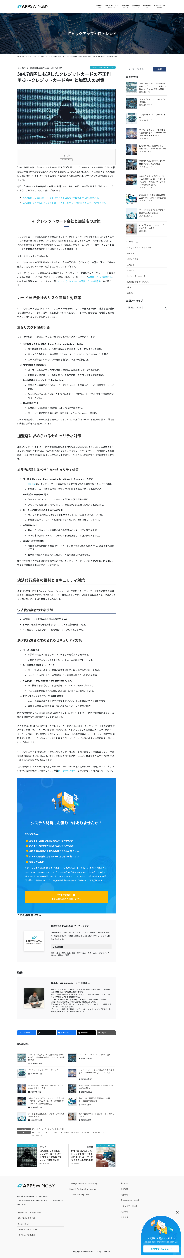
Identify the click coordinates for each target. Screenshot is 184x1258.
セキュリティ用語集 (129, 1206)
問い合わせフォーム (68, 770)
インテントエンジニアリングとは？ (43, 1070)
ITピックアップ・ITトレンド (103, 67)
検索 (159, 69)
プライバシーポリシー (27, 1229)
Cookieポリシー (25, 1223)
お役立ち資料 (60, 1129)
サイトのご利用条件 (26, 1235)
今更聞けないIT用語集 (130, 1200)
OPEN (68, 160)
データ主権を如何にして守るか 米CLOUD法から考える (46, 1115)
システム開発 (64, 1132)
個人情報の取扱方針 (26, 1218)
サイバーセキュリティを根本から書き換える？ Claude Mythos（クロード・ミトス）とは (97, 1073)
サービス (131, 270)
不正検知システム (38, 1135)
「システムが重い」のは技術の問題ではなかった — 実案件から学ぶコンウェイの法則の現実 (46, 1057)
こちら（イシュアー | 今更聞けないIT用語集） (80, 281)
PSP (46, 1132)
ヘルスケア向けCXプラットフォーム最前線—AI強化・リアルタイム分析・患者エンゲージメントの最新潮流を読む (46, 1101)
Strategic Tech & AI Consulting (83, 1183)
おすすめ (131, 253)
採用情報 (124, 1211)
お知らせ (131, 264)
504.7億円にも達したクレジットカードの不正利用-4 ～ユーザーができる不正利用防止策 (82, 1155)
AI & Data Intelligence (79, 1194)
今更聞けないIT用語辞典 (100, 277)
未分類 (130, 293)
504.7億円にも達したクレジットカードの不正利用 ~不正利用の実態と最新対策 (61, 197)
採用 (129, 287)
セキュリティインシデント (80, 1132)
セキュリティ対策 (97, 1132)
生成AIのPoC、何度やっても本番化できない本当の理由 (96, 1086)
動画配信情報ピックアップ (138, 281)
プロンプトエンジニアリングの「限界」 (95, 1054)
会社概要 (124, 1183)
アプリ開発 (53, 1132)
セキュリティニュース (136, 276)
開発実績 (124, 1189)
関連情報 (124, 1194)
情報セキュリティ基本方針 (29, 1212)
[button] (66, 897)
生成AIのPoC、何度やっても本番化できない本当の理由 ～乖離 (45, 1086)
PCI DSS (32, 483)
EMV (33, 1132)
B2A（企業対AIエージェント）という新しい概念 (96, 1115)
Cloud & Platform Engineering (83, 1189)
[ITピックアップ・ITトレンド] (27, 1150)
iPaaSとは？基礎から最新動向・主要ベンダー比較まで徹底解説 (96, 1099)
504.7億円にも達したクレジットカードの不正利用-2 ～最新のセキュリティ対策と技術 (64, 202)
